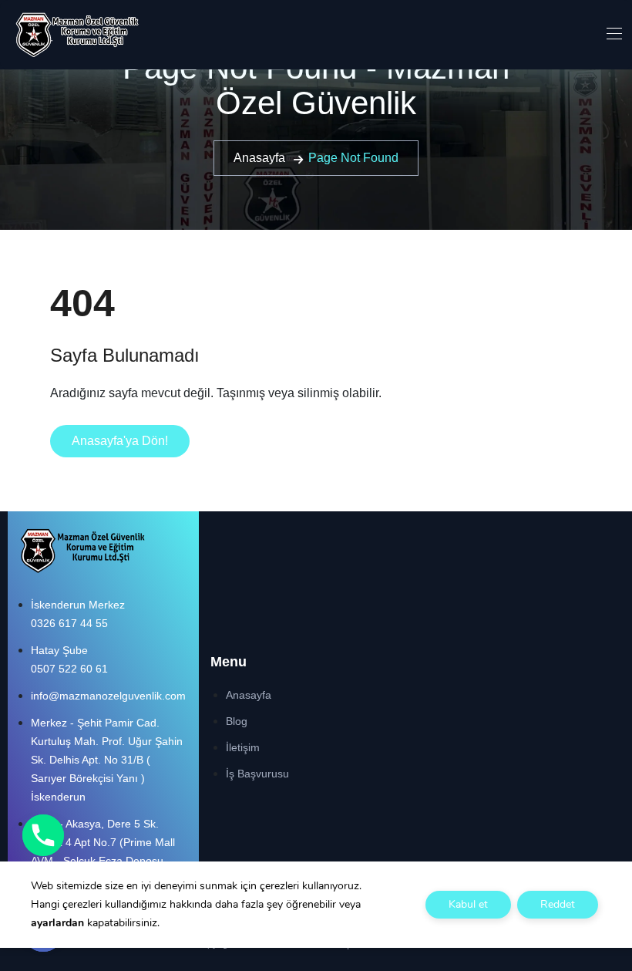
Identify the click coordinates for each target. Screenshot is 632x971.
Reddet (557, 904)
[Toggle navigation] (612, 33)
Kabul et (468, 904)
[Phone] (43, 835)
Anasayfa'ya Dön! (120, 440)
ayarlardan (57, 922)
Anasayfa (259, 157)
